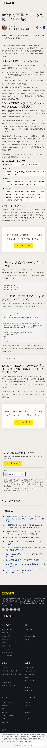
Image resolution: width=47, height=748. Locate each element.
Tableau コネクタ (7, 656)
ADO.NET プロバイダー (8, 636)
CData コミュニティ (8, 702)
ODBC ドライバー (7, 630)
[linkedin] (3, 609)
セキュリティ (36, 730)
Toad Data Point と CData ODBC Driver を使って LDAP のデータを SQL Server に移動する (25, 532)
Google (27, 709)
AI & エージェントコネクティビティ (11, 675)
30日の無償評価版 (14, 382)
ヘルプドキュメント (21, 215)
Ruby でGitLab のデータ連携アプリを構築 (22, 560)
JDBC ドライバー (7, 633)
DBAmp (27, 639)
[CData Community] (18, 609)
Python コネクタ (7, 639)
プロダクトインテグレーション (11, 671)
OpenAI (27, 719)
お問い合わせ (8, 616)
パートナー (5, 679)
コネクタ (4, 668)
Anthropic (28, 702)
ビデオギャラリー (7, 722)
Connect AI (28, 633)
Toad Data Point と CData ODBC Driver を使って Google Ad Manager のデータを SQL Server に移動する (25, 519)
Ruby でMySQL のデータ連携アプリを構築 (22, 537)
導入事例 (4, 706)
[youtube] (11, 609)
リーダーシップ (29, 681)
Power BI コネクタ (7, 652)
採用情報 (27, 687)
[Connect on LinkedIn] (44, 27)
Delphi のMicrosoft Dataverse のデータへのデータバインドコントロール (25, 571)
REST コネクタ (6, 646)
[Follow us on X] (41, 27)
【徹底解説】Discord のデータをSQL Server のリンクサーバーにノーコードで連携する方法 (25, 526)
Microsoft (27, 712)
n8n (26, 715)
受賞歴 (27, 677)
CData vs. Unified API (8, 686)
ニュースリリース (30, 671)
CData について (29, 668)
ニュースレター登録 (7, 715)
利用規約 (4, 730)
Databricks (28, 706)
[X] (7, 609)
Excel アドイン (6, 649)
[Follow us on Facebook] (37, 27)
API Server (5, 643)
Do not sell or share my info (23, 745)
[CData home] (10, 3)
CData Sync (28, 630)
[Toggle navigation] (42, 3)
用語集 (4, 719)
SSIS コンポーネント (31, 636)
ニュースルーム (29, 674)
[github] (15, 609)
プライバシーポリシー (19, 730)
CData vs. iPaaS (6, 682)
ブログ (4, 709)
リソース (4, 712)
